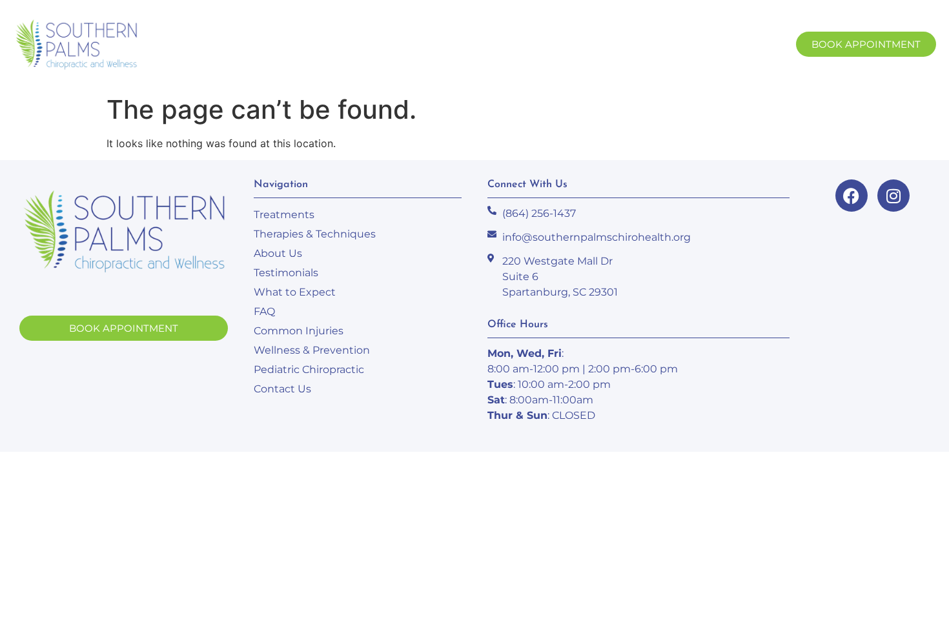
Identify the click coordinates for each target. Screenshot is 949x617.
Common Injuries (298, 331)
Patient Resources (551, 44)
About (335, 44)
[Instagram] (893, 195)
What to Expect (295, 292)
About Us (278, 253)
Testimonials (286, 273)
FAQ (264, 311)
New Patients (427, 44)
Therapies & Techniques (315, 234)
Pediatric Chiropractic (309, 369)
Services (258, 44)
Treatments (284, 214)
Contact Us (669, 44)
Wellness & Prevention (312, 350)
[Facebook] (851, 195)
